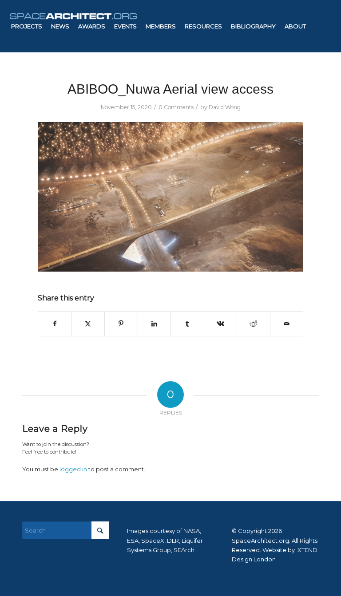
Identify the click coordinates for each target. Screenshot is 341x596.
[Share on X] (88, 324)
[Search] (172, 78)
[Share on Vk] (220, 324)
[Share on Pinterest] (121, 324)
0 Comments (176, 107)
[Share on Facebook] (54, 324)
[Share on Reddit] (253, 324)
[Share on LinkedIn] (154, 324)
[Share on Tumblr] (187, 324)
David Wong (225, 107)
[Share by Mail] (286, 324)
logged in (73, 469)
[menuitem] (27, 26)
